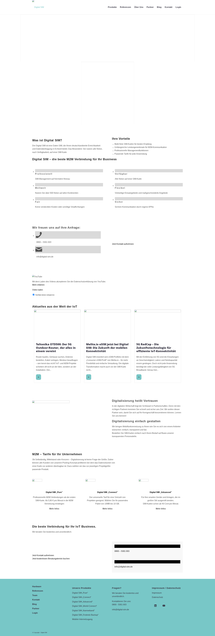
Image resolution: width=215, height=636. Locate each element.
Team (34, 595)
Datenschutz (157, 597)
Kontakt (36, 600)
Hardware (36, 586)
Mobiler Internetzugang (82, 619)
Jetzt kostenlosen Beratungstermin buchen (51, 559)
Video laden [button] (37, 290)
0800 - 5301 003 (119, 605)
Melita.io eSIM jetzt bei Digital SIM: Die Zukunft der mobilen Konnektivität (107, 347)
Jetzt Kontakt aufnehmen (123, 244)
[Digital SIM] (38, 7)
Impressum (157, 593)
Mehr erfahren (38, 285)
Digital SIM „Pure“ (80, 593)
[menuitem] (112, 7)
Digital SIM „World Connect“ (84, 606)
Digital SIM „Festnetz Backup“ (85, 615)
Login (35, 613)
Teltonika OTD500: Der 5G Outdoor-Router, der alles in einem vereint (56, 347)
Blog (34, 604)
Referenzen (37, 591)
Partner (35, 608)
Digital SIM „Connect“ (81, 597)
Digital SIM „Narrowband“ (83, 610)
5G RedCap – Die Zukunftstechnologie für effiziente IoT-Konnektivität (156, 347)
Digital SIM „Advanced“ (82, 602)
